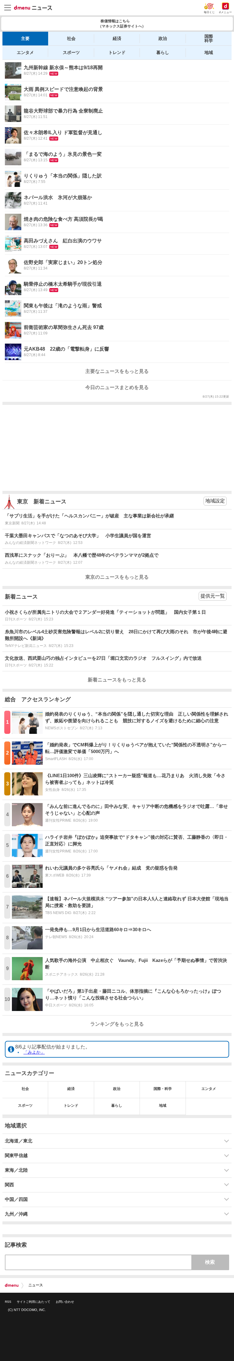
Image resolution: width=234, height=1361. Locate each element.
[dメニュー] (11, 1285)
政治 (162, 38)
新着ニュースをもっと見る (117, 679)
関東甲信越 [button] (16, 1155)
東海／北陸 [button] (16, 1170)
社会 (71, 38)
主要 (25, 38)
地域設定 (215, 500)
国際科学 (208, 38)
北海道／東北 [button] (18, 1140)
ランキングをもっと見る (117, 1024)
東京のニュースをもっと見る (117, 577)
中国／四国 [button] (16, 1199)
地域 (208, 52)
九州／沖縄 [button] (16, 1214)
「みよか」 (34, 1052)
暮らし (162, 52)
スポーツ (71, 52)
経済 (117, 38)
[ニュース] (33, 8)
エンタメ (25, 52)
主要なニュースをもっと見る (117, 371)
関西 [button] (9, 1184)
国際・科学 (163, 1089)
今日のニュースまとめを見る (117, 387)
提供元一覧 (212, 595)
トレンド (117, 52)
